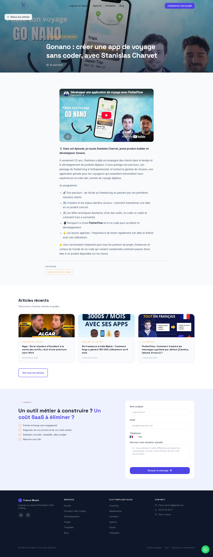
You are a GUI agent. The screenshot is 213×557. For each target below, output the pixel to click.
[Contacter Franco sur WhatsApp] (205, 549)
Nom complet (136, 406)
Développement (71, 516)
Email (132, 420)
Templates (69, 527)
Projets (67, 522)
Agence (113, 522)
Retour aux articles (20, 17)
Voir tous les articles (33, 372)
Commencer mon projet (180, 5)
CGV (167, 548)
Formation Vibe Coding (75, 511)
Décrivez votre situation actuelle (146, 442)
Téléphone (135, 433)
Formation (110, 5)
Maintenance (115, 511)
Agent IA (97, 5)
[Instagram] (28, 515)
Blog (122, 5)
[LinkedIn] (21, 515)
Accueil (67, 505)
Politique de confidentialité (183, 548)
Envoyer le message (158, 470)
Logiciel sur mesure (79, 5)
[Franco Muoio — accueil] (23, 6)
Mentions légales (154, 548)
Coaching (114, 505)
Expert (112, 527)
